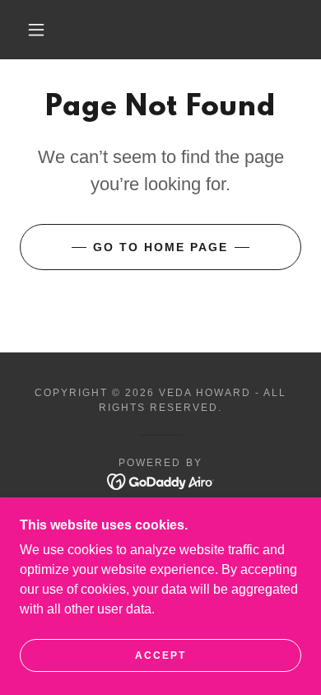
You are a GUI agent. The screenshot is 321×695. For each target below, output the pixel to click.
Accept (160, 655)
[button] (36, 29)
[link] (161, 481)
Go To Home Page (160, 247)
